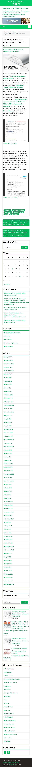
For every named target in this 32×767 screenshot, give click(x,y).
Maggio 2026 (8, 357)
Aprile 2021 (8, 529)
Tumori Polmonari (10, 727)
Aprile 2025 (8, 388)
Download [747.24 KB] (10, 197)
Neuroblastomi (9, 707)
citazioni (7, 210)
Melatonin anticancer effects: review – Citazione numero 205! (20, 614)
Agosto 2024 (8, 415)
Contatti (7, 336)
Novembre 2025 (9, 364)
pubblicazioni (14, 214)
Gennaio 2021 (8, 539)
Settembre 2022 (9, 481)
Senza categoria (9, 713)
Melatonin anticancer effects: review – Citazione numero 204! (20, 641)
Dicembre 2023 (9, 436)
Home (4, 31)
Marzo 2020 (8, 570)
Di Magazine (13, 764)
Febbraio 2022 (9, 501)
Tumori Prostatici (10, 731)
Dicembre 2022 (9, 470)
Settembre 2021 (9, 519)
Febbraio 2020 (9, 574)
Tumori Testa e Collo (11, 734)
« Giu (4, 284)
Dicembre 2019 (9, 581)
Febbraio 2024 (9, 429)
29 (20, 276)
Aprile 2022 (8, 495)
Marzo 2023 (8, 460)
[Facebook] (5, 752)
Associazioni (8, 339)
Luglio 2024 (8, 419)
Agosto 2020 (8, 553)
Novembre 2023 (9, 439)
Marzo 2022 (8, 498)
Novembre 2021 (9, 512)
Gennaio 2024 (8, 433)
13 (12, 269)
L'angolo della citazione (13, 31)
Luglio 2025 (8, 377)
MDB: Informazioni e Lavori (12, 332)
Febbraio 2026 (9, 360)
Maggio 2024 (8, 422)
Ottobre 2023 (8, 443)
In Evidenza (8, 686)
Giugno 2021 (8, 526)
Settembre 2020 (9, 550)
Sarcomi (7, 710)
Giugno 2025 (8, 381)
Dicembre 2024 (9, 402)
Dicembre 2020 (9, 543)
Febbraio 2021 (9, 536)
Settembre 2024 (9, 412)
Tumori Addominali (10, 720)
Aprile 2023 (8, 457)
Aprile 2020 (8, 567)
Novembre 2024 (9, 405)
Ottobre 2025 (8, 367)
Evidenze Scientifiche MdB (12, 679)
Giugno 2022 (8, 488)
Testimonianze (9, 346)
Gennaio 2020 (8, 577)
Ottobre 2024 (8, 408)
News (6, 214)
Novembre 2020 (9, 546)
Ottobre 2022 (8, 477)
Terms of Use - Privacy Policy (10, 762)
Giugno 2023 (8, 450)
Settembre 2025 (9, 370)
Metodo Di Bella (18, 212)
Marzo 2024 (8, 426)
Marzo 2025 (8, 391)
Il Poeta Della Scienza (11, 682)
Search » (24, 247)
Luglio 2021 (8, 522)
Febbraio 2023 (9, 464)
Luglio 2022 (8, 484)
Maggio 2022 (8, 491)
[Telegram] (8, 752)
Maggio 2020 (8, 563)
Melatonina (8, 212)
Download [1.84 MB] (10, 143)
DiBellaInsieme (9, 676)
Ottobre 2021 (8, 515)
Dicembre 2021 (9, 508)
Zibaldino (7, 741)
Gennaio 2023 (8, 467)
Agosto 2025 (8, 374)
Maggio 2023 (8, 453)
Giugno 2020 (8, 560)
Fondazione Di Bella (18, 210)
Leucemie (7, 696)
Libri (6, 700)
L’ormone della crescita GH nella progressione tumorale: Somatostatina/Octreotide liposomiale (15, 315)
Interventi (7, 689)
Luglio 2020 (8, 557)
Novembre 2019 (9, 584)
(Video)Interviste (9, 669)
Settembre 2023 (9, 446)
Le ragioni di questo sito (11, 343)
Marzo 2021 (8, 533)
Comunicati (8, 672)
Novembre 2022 (9, 474)
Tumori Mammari (9, 724)
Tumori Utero (8, 738)
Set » (8, 284)
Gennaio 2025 (8, 398)
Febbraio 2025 (9, 395)
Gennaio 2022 (8, 505)
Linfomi (7, 703)
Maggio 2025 (8, 384)
